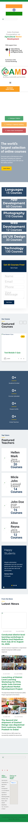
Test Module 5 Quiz (12, 353)
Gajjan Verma (20, 631)
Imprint (19, 817)
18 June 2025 (6, 716)
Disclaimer (24, 817)
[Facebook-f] (5, 770)
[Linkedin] (7, 770)
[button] (10, 82)
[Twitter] (2, 770)
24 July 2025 (6, 673)
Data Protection (14, 817)
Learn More (6, 168)
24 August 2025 (7, 631)
